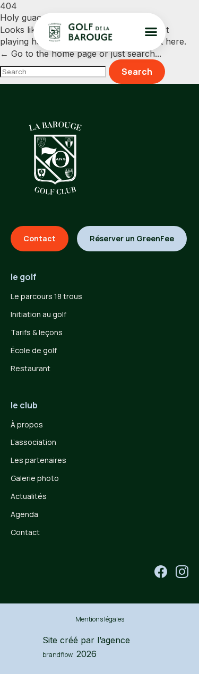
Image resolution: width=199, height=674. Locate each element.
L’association (33, 442)
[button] (151, 32)
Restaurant (30, 368)
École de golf (34, 350)
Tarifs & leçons (37, 332)
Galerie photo (35, 478)
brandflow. (58, 654)
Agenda (24, 514)
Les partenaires (38, 460)
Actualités (29, 496)
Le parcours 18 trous (46, 296)
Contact (25, 532)
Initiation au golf (38, 314)
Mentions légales (99, 619)
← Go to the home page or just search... (80, 53)
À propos (27, 424)
